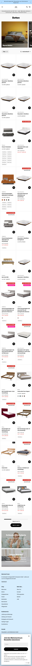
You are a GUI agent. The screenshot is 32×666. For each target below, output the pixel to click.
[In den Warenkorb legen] (13, 75)
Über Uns (19, 589)
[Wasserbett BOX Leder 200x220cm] (23, 131)
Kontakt (19, 591)
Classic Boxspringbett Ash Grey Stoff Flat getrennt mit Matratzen (8, 351)
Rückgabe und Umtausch (7, 619)
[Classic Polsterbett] (8, 131)
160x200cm (4, 202)
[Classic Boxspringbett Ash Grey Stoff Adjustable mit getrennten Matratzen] (8, 293)
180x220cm (9, 160)
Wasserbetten (4, 604)
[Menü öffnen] (2, 7)
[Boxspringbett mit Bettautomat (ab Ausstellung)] (8, 413)
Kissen (3, 596)
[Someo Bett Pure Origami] (23, 376)
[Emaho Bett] (8, 452)
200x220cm (4, 164)
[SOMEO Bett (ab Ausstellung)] (23, 490)
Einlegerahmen (4, 594)
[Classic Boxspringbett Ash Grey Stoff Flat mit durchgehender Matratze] (23, 293)
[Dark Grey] (9, 200)
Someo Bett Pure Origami (23, 391)
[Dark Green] (7, 200)
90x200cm (4, 438)
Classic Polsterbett (6, 146)
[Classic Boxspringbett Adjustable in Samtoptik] (8, 178)
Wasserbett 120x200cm (23, 114)
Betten (3, 591)
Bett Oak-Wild (5, 277)
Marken (18, 596)
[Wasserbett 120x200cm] (23, 98)
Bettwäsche (4, 601)
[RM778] (20, 396)
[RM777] (18, 396)
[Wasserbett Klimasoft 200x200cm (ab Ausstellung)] (23, 178)
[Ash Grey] (2, 318)
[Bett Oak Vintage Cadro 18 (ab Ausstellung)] (23, 413)
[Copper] (4, 200)
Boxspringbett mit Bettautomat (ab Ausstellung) (6, 430)
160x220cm (9, 156)
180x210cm (4, 160)
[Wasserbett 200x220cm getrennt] (23, 65)
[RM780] (24, 396)
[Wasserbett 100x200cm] (23, 262)
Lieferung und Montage (6, 614)
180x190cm (4, 158)
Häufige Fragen (5, 621)
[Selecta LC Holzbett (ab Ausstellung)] (23, 452)
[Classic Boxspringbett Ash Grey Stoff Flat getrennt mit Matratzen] (8, 334)
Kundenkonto (4, 624)
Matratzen (3, 589)
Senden (16, 649)
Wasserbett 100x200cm (23, 277)
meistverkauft (25, 51)
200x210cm (9, 162)
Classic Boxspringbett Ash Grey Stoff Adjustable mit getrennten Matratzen (8, 310)
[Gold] (2, 200)
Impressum (4, 581)
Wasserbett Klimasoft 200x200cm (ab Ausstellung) (22, 195)
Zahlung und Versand (6, 616)
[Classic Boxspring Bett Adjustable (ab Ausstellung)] (8, 222)
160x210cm (4, 156)
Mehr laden (16, 525)
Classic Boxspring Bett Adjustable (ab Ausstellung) (7, 240)
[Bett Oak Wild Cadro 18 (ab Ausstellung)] (8, 376)
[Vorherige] (1, 2)
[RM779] (22, 396)
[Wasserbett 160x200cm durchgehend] (23, 222)
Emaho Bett (4, 467)
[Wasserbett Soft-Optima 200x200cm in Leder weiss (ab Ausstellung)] (23, 334)
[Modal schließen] (29, 636)
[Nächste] (30, 2)
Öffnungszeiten (20, 594)
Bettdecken (4, 599)
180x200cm (9, 158)
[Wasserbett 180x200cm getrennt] (8, 65)
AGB (18, 599)
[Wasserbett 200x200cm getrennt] (8, 98)
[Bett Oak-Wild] (8, 262)
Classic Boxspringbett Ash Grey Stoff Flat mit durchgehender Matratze (23, 310)
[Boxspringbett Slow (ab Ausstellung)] (8, 490)
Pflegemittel (4, 606)
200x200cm (4, 162)
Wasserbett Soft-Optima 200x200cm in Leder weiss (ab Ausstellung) (23, 351)
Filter (4, 51)
